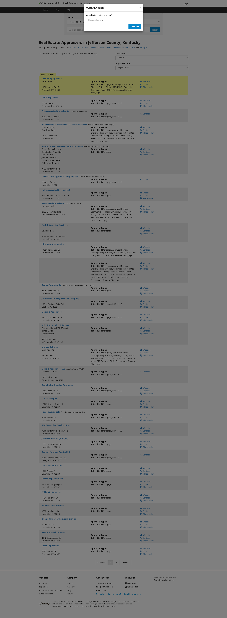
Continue (134, 26)
